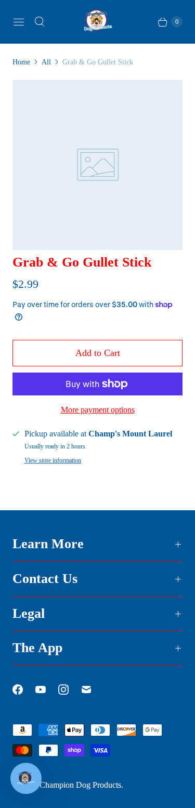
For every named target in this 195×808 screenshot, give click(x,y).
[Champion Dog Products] (97, 21)
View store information (52, 460)
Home (21, 62)
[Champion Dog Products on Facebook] (23, 689)
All (46, 62)
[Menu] (18, 21)
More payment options (98, 409)
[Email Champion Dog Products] (92, 689)
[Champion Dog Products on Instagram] (69, 689)
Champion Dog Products (80, 784)
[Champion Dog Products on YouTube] (46, 689)
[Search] (39, 21)
